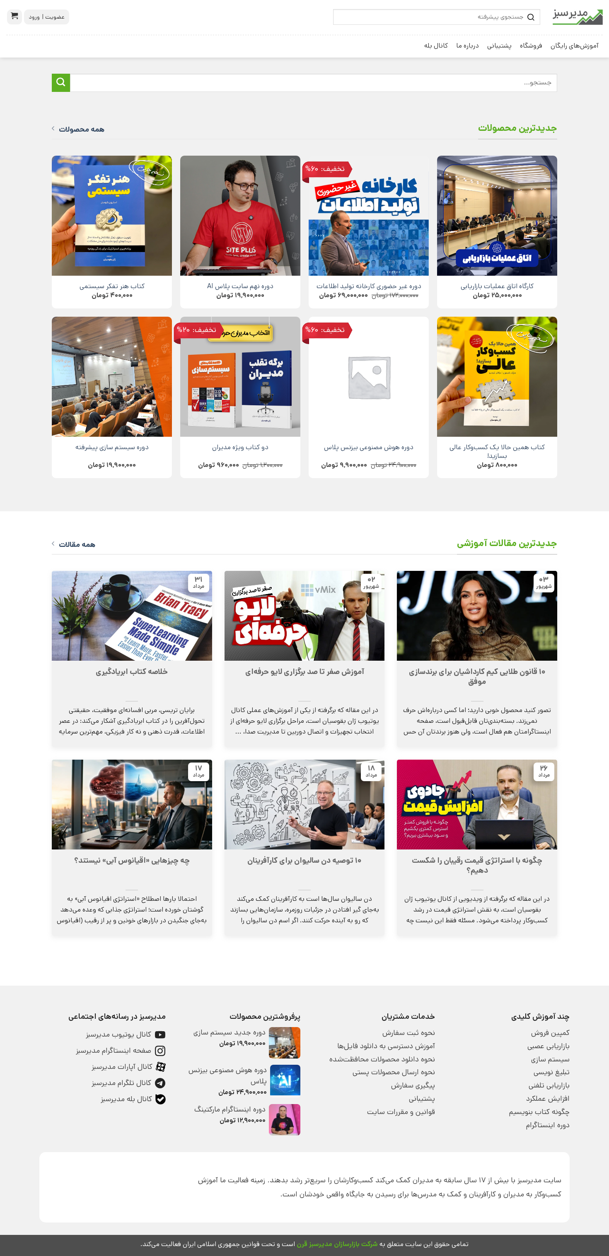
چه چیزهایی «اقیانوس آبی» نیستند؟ (132, 861)
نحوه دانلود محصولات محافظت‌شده (382, 1059)
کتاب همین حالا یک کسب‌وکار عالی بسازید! (497, 451)
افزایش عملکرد (548, 1098)
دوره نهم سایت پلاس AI (240, 286)
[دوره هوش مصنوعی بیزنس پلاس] (369, 377)
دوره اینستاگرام (548, 1125)
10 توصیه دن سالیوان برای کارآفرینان (304, 861)
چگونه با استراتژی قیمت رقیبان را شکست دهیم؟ (477, 866)
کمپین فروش (550, 1032)
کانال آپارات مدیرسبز (122, 1066)
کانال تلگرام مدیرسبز (121, 1083)
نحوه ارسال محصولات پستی (394, 1072)
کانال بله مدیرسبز (126, 1099)
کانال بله (436, 46)
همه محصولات (81, 129)
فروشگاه (531, 46)
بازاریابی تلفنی (549, 1085)
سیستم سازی (550, 1059)
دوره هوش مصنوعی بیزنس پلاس (368, 447)
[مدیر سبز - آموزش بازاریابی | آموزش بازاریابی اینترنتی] (578, 17)
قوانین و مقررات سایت (401, 1112)
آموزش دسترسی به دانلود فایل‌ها (386, 1046)
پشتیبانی (499, 46)
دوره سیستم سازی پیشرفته (112, 447)
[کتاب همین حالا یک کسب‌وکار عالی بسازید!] (497, 377)
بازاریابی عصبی (548, 1046)
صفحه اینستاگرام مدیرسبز (113, 1050)
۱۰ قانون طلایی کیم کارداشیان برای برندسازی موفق (477, 677)
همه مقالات (77, 544)
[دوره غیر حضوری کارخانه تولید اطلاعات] (369, 216)
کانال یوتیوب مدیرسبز (118, 1034)
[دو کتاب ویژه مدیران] (240, 377)
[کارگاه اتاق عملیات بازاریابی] (497, 216)
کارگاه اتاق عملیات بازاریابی (497, 286)
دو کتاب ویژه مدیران (240, 447)
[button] (14, 17)
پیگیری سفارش (413, 1085)
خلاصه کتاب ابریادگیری (132, 672)
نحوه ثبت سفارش (408, 1032)
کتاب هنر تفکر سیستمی (112, 286)
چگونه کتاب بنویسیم (539, 1112)
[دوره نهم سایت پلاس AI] (240, 216)
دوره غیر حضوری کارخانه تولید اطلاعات (369, 286)
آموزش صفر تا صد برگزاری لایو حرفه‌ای (304, 672)
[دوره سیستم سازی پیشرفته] (112, 377)
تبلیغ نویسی (552, 1072)
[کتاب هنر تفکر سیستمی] (112, 216)
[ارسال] (61, 83)
